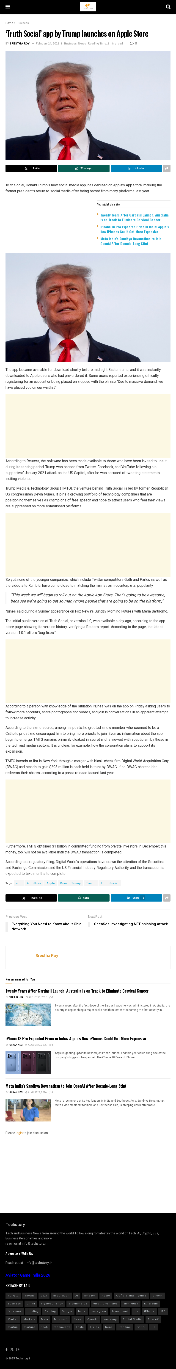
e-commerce (78, 1304)
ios (136, 1311)
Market (13, 1319)
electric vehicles (105, 1304)
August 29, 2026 (37, 997)
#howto (30, 1296)
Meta (44, 1319)
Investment (120, 1311)
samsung (110, 1319)
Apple (51, 883)
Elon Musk (131, 1304)
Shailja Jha (16, 997)
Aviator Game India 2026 (28, 1275)
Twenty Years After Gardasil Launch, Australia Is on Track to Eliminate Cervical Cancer (134, 217)
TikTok (94, 1327)
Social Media (132, 1319)
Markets (29, 1319)
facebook (15, 1311)
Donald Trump (70, 883)
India (81, 1311)
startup (13, 1327)
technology (62, 1327)
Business (23, 23)
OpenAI (92, 1319)
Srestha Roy (20, 43)
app (19, 883)
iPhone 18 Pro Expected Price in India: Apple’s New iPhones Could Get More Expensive (134, 229)
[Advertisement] (88, 426)
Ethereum (151, 1304)
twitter (141, 1327)
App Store (34, 883)
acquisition (61, 1296)
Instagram (98, 1311)
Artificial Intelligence (131, 1296)
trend (109, 1327)
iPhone (149, 1311)
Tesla (80, 1327)
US (153, 1327)
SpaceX (153, 1319)
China (31, 1304)
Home (9, 23)
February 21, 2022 (47, 43)
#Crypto (13, 1296)
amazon (90, 1296)
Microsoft (61, 1319)
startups (30, 1327)
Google (67, 1311)
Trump (91, 883)
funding (33, 1311)
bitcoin (158, 1296)
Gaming (50, 1311)
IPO (162, 1311)
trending (125, 1327)
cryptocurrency (52, 1304)
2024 (44, 1296)
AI (76, 1296)
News (82, 43)
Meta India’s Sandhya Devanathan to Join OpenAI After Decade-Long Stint (130, 241)
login (19, 1133)
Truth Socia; (110, 883)
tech (44, 1327)
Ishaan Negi (16, 1045)
